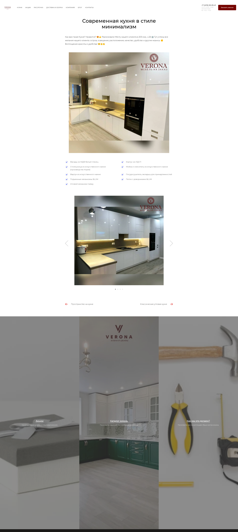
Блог (80, 7)
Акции (28, 7)
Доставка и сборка (54, 7)
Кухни (19, 7)
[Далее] (171, 243)
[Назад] (66, 243)
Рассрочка (38, 7)
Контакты (89, 7)
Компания (70, 7)
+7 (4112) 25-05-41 (209, 5)
